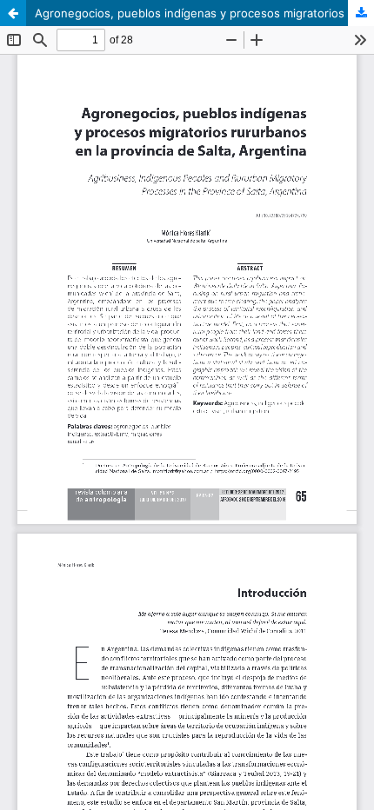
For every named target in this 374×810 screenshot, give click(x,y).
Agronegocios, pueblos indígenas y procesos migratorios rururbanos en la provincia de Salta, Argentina (204, 13)
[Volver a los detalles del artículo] (13, 13)
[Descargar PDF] (361, 13)
